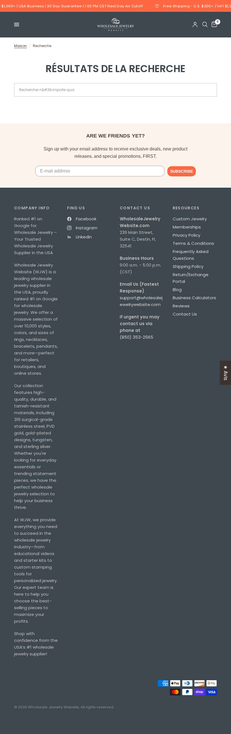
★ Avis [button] (225, 372)
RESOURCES (186, 208)
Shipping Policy (188, 266)
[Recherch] (205, 24)
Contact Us (185, 314)
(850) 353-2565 (136, 337)
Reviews (181, 306)
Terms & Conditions (193, 243)
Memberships (187, 227)
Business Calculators (194, 298)
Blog (177, 289)
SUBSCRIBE (181, 171)
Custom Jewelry (190, 219)
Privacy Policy (186, 235)
